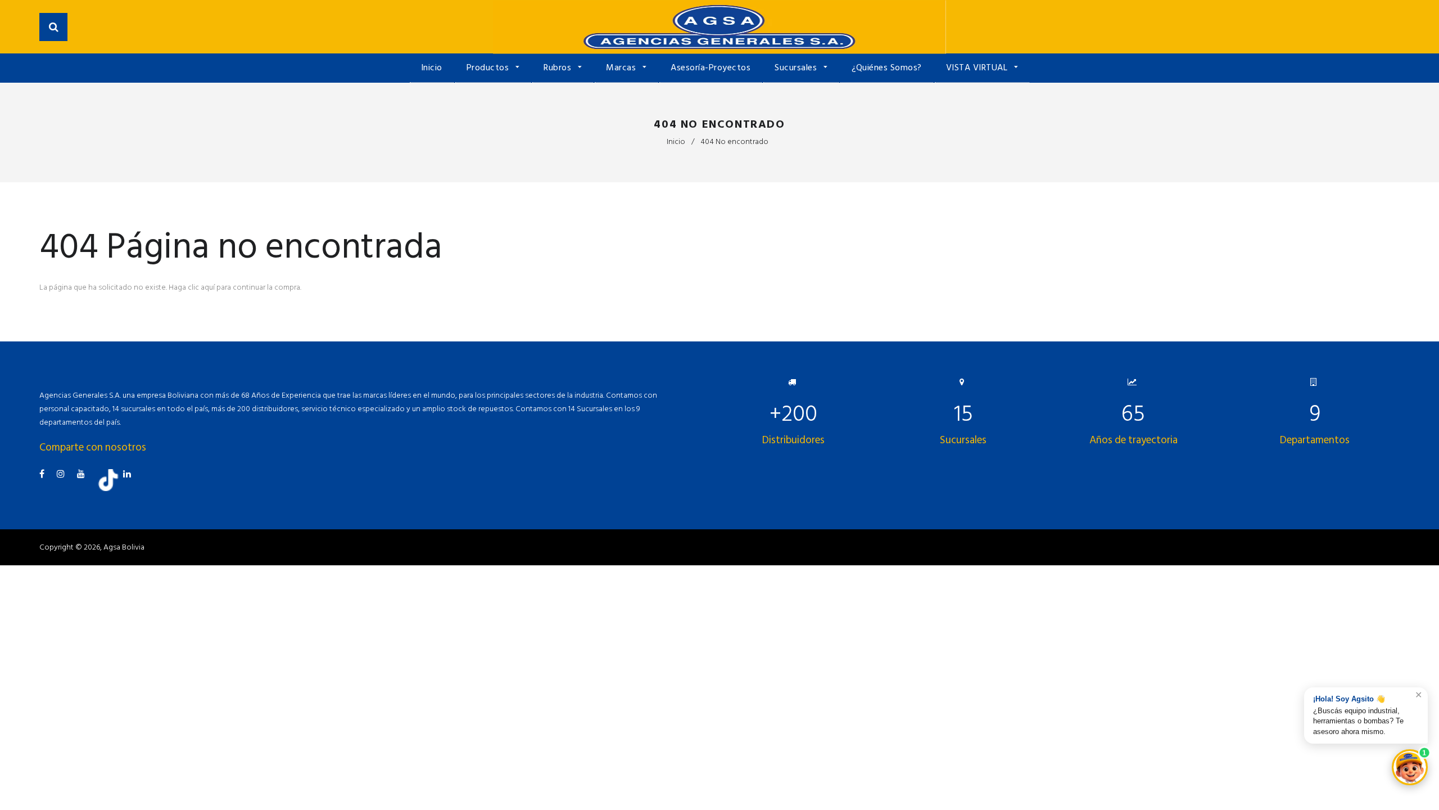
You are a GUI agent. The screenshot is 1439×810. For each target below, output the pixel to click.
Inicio (431, 67)
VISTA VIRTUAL (978, 67)
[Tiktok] (112, 488)
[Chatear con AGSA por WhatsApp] (1410, 767)
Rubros (559, 67)
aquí (208, 287)
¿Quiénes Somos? (887, 67)
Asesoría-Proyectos (710, 67)
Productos (489, 67)
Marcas (622, 67)
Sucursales (797, 67)
